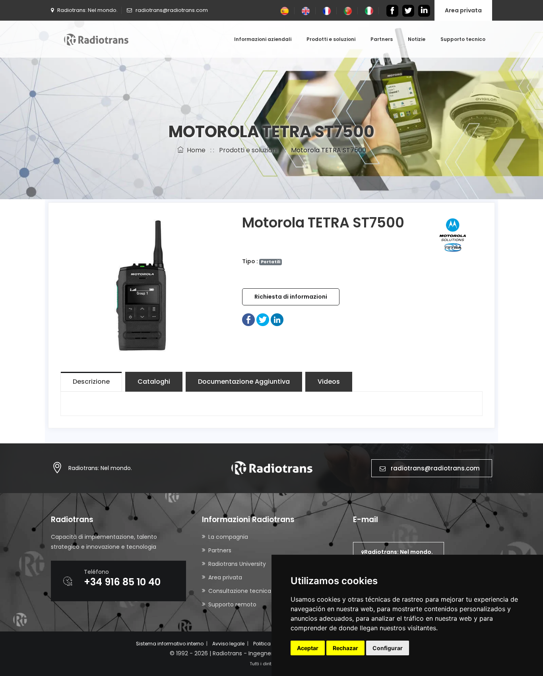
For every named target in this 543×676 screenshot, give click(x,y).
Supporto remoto (232, 604)
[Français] (327, 10)
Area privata (463, 10)
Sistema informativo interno (170, 643)
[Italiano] (369, 10)
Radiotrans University (237, 564)
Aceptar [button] (307, 648)
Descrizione (91, 381)
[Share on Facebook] (248, 319)
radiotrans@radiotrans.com (435, 468)
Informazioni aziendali (262, 39)
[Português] (348, 10)
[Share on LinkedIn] (277, 319)
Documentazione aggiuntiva (244, 381)
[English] (306, 10)
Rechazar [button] (345, 648)
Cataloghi (154, 381)
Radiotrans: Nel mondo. (100, 468)
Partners (381, 39)
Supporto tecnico (462, 39)
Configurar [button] (387, 648)
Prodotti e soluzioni (330, 39)
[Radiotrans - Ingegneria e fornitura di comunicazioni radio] (96, 39)
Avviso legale (228, 643)
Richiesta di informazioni (290, 297)
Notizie (416, 39)
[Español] (285, 10)
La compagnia (228, 537)
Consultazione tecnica (239, 591)
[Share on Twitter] (262, 319)
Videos (329, 381)
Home (195, 150)
